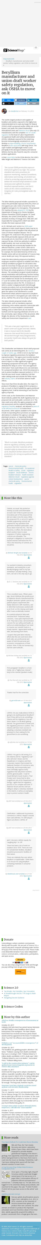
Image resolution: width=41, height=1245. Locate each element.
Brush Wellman (21, 473)
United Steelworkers (16, 479)
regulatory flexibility (8, 406)
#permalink (28, 555)
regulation (30, 470)
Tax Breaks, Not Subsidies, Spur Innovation (19, 991)
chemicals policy (20, 466)
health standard (27, 475)
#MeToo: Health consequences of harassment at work (20, 1021)
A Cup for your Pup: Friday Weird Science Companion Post (17, 1168)
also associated (15, 145)
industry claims (10, 379)
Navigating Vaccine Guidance (14, 998)
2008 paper (28, 226)
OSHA (23, 470)
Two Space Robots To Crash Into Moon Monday (20, 1142)
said (29, 318)
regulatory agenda (27, 477)
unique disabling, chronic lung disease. (22, 143)
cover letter (11, 157)
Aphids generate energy (11, 1194)
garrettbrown (16, 700)
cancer (11, 466)
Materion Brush (24, 130)
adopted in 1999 (23, 210)
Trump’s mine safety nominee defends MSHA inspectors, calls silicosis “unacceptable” (19, 1106)
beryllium (12, 473)
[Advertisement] (20, 24)
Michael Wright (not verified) (17, 553)
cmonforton (14, 111)
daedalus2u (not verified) (15, 874)
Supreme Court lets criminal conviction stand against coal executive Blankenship (19, 1086)
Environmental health (16, 468)
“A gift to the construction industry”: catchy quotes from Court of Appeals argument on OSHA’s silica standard (18, 1065)
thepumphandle (8, 59)
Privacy (35, 1227)
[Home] (14, 51)
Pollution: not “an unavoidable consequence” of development (20, 1044)
